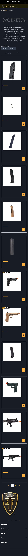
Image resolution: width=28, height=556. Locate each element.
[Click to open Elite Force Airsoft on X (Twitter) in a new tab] (16, 520)
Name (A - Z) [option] (8, 53)
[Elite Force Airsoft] (8, 6)
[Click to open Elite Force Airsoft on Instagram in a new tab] (8, 520)
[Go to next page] (19, 485)
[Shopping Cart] (25, 3)
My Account (4, 542)
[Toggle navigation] (17, 6)
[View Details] (23, 88)
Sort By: (3, 53)
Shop (2, 538)
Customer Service (5, 529)
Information (4, 524)
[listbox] (12, 53)
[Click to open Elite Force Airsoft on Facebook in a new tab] (12, 520)
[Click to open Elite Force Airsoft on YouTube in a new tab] (19, 520)
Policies (3, 533)
